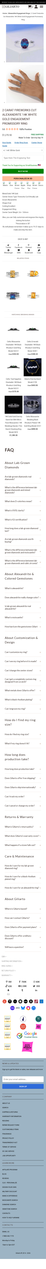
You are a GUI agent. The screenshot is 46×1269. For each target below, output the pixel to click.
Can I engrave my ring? (23, 709)
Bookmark (29, 253)
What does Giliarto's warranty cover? (23, 836)
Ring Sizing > (7, 966)
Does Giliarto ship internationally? (23, 787)
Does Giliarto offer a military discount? (23, 937)
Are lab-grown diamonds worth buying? (23, 540)
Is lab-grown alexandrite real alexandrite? (23, 607)
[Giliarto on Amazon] (31, 1003)
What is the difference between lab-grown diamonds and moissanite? (23, 551)
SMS (19, 253)
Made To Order (24, 138)
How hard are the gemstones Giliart (23, 626)
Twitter (8, 247)
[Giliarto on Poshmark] (36, 1003)
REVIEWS (5, 1178)
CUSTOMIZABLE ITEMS (10, 1129)
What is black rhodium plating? (23, 699)
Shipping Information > (12, 961)
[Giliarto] (11, 7)
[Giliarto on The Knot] (4, 1003)
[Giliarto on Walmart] (41, 1003)
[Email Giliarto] (8, 994)
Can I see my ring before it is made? (23, 661)
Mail (38, 248)
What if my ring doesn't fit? (23, 743)
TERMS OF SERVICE (9, 1147)
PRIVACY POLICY (8, 1138)
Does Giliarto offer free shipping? (23, 778)
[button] (41, 6)
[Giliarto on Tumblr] (22, 990)
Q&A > (4, 957)
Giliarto (18, 1253)
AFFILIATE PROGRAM (9, 1170)
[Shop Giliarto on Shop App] (12, 1010)
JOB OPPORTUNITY (9, 1156)
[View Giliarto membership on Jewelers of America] (23, 1022)
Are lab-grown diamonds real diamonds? (23, 478)
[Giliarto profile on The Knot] (7, 1049)
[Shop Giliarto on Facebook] (33, 1010)
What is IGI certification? (23, 519)
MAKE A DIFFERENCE (9, 1196)
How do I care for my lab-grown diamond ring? (23, 867)
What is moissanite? (23, 617)
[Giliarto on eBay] (26, 1003)
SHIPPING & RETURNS (10, 1112)
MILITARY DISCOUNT (9, 1191)
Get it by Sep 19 (37, 136)
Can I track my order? (23, 796)
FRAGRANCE (6, 1134)
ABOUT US (6, 1103)
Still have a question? (23, 947)
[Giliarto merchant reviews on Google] (27, 1039)
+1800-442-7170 (8, 1236)
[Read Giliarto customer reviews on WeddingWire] (38, 1022)
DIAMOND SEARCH (9, 1204)
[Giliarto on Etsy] (15, 1003)
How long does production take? (23, 769)
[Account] (36, 6)
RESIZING (5, 1121)
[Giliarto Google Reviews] (20, 1003)
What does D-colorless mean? (23, 501)
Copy (39, 253)
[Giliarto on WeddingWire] (10, 1003)
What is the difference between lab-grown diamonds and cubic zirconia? (23, 562)
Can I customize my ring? (23, 652)
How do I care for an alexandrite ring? (23, 888)
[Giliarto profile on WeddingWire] (7, 1038)
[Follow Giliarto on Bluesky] (23, 1010)
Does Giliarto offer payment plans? (23, 927)
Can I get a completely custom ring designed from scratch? (23, 680)
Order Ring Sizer (21, 143)
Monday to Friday (8, 1240)
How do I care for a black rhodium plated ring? (23, 877)
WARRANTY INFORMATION (11, 1116)
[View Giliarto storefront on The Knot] (23, 1029)
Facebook (18, 247)
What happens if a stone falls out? (23, 845)
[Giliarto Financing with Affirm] (18, 1010)
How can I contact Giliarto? (23, 918)
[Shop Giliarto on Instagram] (28, 1010)
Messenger (8, 253)
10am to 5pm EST (8, 1245)
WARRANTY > (7, 975)
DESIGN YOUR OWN (9, 1187)
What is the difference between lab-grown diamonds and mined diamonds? (23, 490)
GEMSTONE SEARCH (9, 1209)
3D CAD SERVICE (8, 1151)
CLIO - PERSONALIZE (9, 1183)
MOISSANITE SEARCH (10, 1200)
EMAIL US (5, 1232)
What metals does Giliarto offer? (23, 690)
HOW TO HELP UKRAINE (10, 1218)
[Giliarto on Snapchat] (8, 990)
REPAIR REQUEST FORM (10, 1125)
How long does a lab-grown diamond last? (23, 529)
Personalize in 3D (23, 178)
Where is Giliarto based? (23, 909)
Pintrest (29, 247)
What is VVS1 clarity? (23, 510)
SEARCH (5, 1108)
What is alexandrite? (23, 588)
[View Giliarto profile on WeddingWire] (7, 1022)
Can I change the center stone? (23, 670)
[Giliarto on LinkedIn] (36, 990)
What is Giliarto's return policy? (23, 827)
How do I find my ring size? (23, 734)
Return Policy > (9, 971)
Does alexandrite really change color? (23, 597)
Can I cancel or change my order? (23, 805)
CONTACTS (6, 1213)
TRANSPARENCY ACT (9, 1142)
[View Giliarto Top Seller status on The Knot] (38, 1029)
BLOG (4, 1174)
